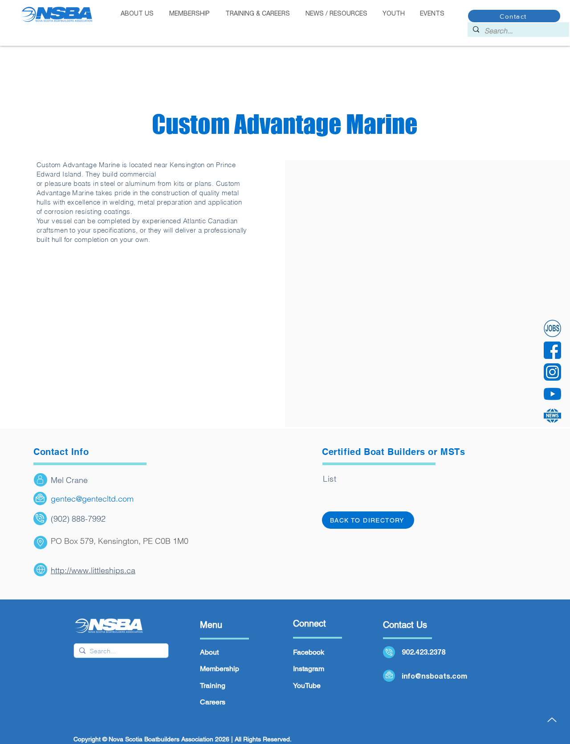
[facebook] (552, 350)
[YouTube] (552, 393)
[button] (189, 14)
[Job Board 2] (552, 328)
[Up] (551, 719)
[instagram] (552, 372)
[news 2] (552, 415)
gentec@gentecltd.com (92, 499)
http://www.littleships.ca (93, 570)
